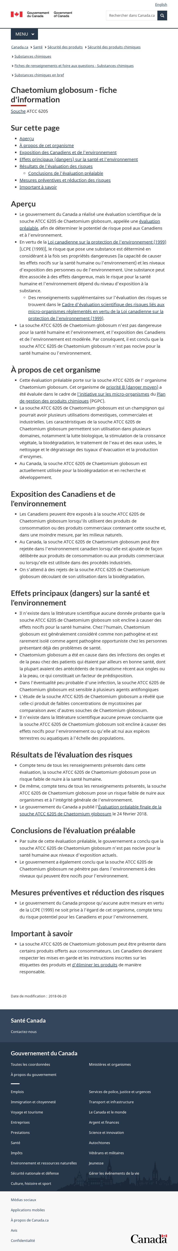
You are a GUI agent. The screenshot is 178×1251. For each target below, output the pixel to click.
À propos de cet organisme (47, 145)
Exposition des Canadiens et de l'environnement (68, 152)
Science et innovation (106, 1132)
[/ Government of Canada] (41, 13)
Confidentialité (23, 1240)
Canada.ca (19, 47)
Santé (38, 47)
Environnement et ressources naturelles (44, 1163)
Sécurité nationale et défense (35, 1173)
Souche (18, 111)
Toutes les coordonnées (30, 1064)
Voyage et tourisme (27, 1112)
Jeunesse (96, 1163)
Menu (26, 34)
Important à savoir (38, 187)
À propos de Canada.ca (30, 1220)
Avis (14, 1230)
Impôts (17, 1153)
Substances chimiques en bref (39, 75)
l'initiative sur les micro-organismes (113, 394)
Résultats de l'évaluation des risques (56, 166)
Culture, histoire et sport (31, 1183)
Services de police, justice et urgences (120, 1091)
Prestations (20, 1132)
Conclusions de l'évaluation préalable (65, 173)
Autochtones (99, 1142)
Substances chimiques (33, 56)
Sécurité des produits (65, 47)
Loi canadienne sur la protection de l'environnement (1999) (107, 242)
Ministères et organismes (110, 1064)
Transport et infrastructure (111, 1102)
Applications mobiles (28, 1210)
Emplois (17, 1091)
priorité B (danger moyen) (132, 387)
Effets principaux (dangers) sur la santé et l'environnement (79, 159)
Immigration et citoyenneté (33, 1102)
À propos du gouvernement (33, 1074)
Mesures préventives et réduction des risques (65, 180)
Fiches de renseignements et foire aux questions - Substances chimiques (74, 65)
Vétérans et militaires (106, 1153)
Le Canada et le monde (107, 1112)
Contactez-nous (24, 1031)
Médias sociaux (23, 1199)
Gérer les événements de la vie (114, 1173)
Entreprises (20, 1122)
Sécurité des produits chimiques (114, 47)
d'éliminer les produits (94, 965)
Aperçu (27, 138)
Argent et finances (104, 1122)
